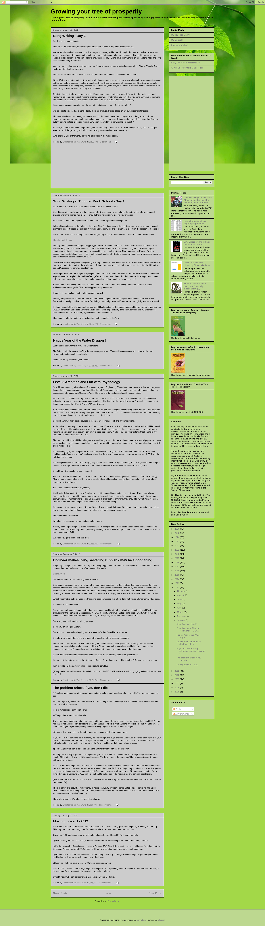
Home (108, 893)
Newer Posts (60, 893)
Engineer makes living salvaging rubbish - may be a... (191, 651)
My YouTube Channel (181, 35)
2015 (177, 575)
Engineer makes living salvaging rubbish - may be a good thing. (103, 560)
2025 (177, 533)
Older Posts (155, 893)
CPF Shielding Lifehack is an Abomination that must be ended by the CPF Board (198, 200)
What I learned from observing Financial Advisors (197, 263)
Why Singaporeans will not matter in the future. (196, 243)
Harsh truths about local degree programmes (195, 222)
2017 (177, 566)
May (179, 603)
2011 (177, 671)
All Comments (182, 714)
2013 (177, 583)
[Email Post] (115, 142)
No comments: (107, 365)
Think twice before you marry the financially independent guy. (195, 286)
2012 (177, 587)
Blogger (161, 920)
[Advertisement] (107, 167)
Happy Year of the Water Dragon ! (79, 340)
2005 (177, 691)
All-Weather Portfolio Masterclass (187, 68)
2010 (177, 675)
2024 (177, 537)
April (179, 608)
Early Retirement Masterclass (185, 62)
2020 (177, 554)
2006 (177, 687)
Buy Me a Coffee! (179, 45)
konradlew (141, 920)
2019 (177, 558)
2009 (177, 679)
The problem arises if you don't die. (81, 688)
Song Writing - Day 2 (69, 36)
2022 (177, 545)
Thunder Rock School (62, 240)
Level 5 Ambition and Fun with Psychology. (87, 382)
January (181, 620)
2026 (177, 529)
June (179, 599)
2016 (177, 570)
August (180, 595)
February (182, 616)
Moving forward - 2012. (71, 821)
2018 (177, 562)
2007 (177, 683)
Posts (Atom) (113, 901)
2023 (177, 541)
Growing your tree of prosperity (96, 11)
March (180, 612)
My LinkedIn (177, 40)
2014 (177, 579)
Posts (178, 709)
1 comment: (105, 142)
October (181, 591)
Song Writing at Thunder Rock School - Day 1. (89, 201)
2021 (177, 550)
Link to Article (59, 574)
